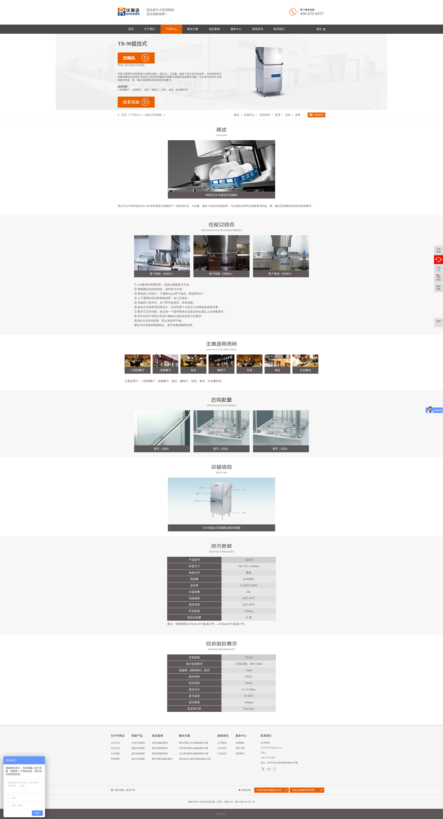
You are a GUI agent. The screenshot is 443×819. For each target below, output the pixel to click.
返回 (438, 321)
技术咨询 (438, 259)
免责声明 (130, 790)
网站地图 (119, 790)
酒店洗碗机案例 (160, 748)
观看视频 (131, 102)
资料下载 (240, 748)
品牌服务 (240, 742)
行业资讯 (222, 748)
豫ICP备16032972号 (245, 801)
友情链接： (221, 814)
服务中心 (236, 29)
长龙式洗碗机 (138, 742)
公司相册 (115, 753)
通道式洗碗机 (138, 748)
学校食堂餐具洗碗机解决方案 (193, 748)
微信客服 (438, 287)
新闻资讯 (257, 29)
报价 (319, 29)
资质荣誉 (115, 759)
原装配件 (240, 753)
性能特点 (249, 114)
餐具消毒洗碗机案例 (162, 759)
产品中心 (171, 29)
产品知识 (222, 753)
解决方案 (192, 29)
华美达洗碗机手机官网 (303, 790)
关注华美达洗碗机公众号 (269, 790)
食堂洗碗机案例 (160, 742)
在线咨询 (319, 115)
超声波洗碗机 (138, 753)
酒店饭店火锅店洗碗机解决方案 (195, 759)
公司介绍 (115, 742)
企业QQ (438, 269)
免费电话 (438, 278)
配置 (278, 114)
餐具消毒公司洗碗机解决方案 (193, 742)
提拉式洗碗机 (153, 114)
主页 (124, 114)
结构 (288, 114)
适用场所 (264, 114)
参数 (298, 114)
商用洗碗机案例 (160, 753)
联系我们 (279, 29)
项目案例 (214, 29)
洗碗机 (129, 58)
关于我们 (149, 29)
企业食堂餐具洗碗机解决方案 (193, 753)
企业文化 (115, 748)
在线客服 (438, 250)
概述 (236, 114)
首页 (131, 29)
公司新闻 (222, 742)
